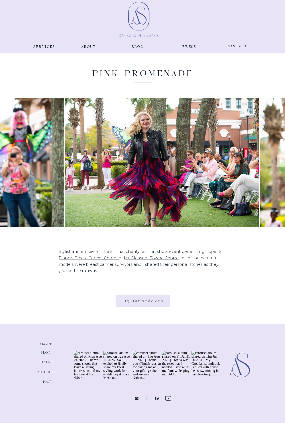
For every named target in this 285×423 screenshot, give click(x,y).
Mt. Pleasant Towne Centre (151, 258)
